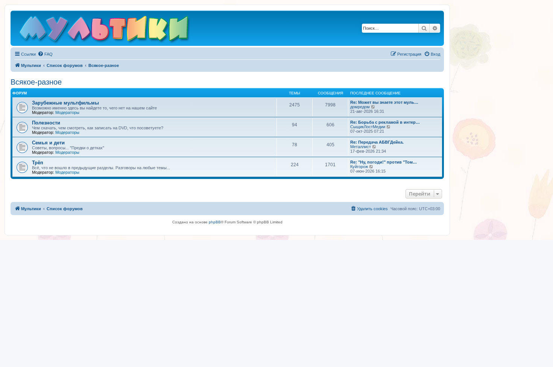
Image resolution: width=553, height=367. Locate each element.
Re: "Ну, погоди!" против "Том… (383, 162)
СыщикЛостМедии (367, 126)
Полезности (46, 123)
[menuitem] (45, 54)
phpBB (215, 222)
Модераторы (67, 112)
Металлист (360, 146)
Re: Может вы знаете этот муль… (384, 102)
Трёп (37, 162)
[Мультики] (105, 30)
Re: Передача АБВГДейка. (377, 142)
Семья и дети (48, 143)
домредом (360, 107)
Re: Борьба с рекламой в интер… (385, 122)
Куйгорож (359, 166)
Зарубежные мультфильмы (65, 103)
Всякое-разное (36, 82)
